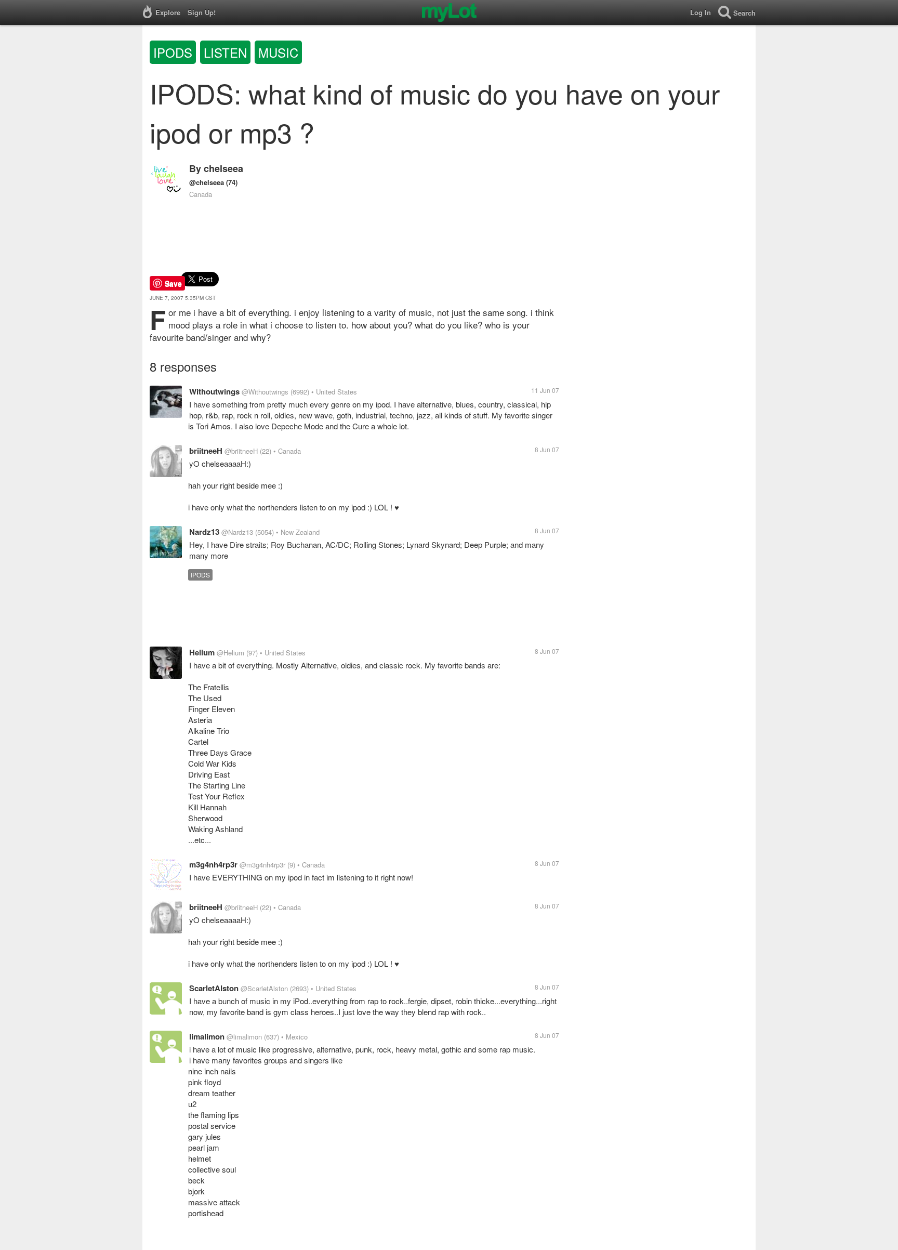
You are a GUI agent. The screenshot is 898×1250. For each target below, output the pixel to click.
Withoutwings (214, 391)
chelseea (223, 168)
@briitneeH (241, 451)
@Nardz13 (237, 532)
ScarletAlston (214, 988)
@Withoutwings (265, 392)
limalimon (206, 1036)
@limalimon (244, 1037)
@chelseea (206, 182)
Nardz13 (204, 531)
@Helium (230, 652)
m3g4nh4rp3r (213, 864)
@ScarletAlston (264, 988)
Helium (202, 652)
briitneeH (205, 450)
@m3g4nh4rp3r (262, 865)
